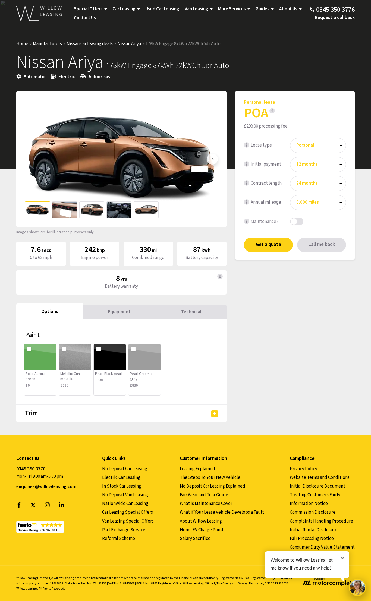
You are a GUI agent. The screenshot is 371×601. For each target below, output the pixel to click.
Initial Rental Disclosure (313, 530)
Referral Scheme (118, 538)
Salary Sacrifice (195, 538)
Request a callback (335, 17)
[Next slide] (212, 159)
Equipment (119, 311)
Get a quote (268, 244)
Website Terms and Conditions (320, 477)
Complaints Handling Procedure (321, 521)
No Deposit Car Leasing (124, 469)
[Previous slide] (30, 159)
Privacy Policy (303, 469)
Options (49, 311)
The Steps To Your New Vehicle (210, 477)
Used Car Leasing (162, 9)
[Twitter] (33, 506)
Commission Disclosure (312, 512)
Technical (191, 311)
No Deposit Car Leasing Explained (212, 486)
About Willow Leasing (201, 521)
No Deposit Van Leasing (125, 495)
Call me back (321, 244)
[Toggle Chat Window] (357, 587)
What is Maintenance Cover (206, 503)
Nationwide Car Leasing (125, 503)
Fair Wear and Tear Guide (204, 495)
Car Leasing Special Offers (127, 512)
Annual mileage (266, 202)
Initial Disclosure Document (317, 486)
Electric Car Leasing (121, 477)
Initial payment (266, 164)
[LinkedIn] (61, 506)
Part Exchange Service (123, 530)
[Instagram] (47, 506)
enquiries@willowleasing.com (46, 486)
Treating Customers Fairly (315, 495)
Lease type (261, 145)
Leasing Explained (197, 469)
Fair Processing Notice (312, 538)
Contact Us (85, 18)
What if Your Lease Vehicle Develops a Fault (222, 512)
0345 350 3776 (30, 469)
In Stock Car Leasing (121, 486)
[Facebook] (19, 506)
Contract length (266, 183)
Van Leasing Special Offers (128, 521)
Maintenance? (264, 221)
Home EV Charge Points (202, 530)
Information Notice (309, 503)
